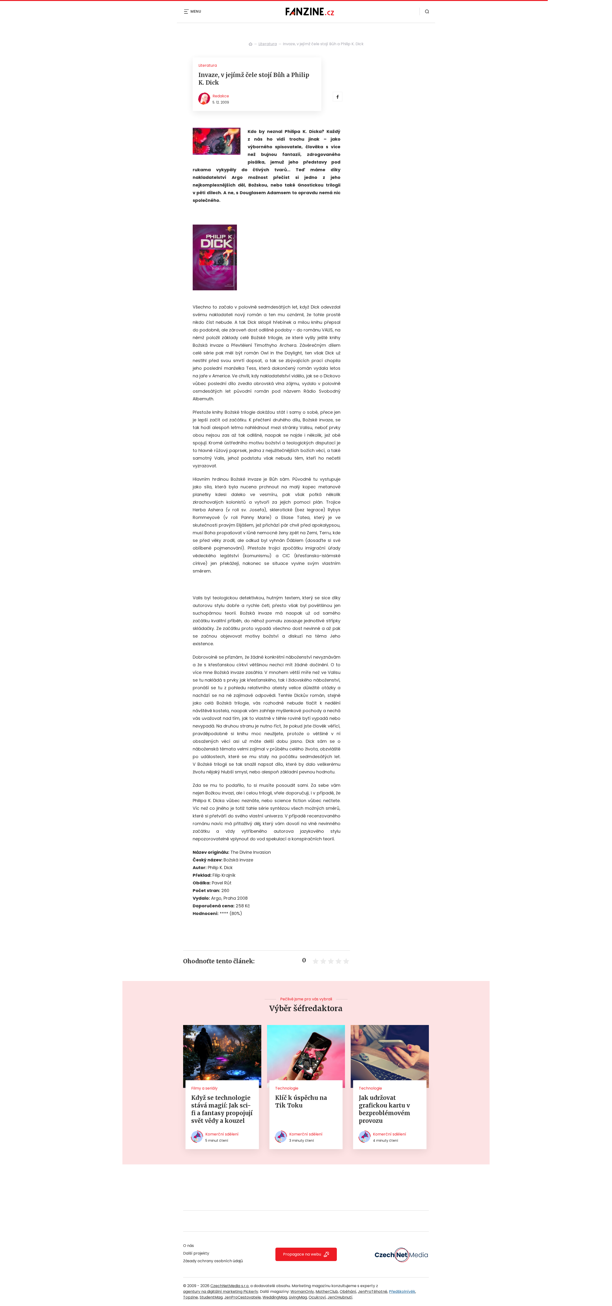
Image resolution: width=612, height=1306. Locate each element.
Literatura (267, 44)
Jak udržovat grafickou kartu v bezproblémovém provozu (384, 1109)
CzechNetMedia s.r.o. (229, 1286)
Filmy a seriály (204, 1088)
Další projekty (196, 1253)
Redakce (221, 96)
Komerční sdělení (222, 1134)
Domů (250, 44)
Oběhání (348, 1291)
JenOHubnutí (340, 1297)
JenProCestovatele (242, 1297)
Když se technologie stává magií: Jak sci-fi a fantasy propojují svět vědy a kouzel (222, 1109)
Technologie (286, 1088)
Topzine (190, 1297)
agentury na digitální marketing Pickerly (220, 1291)
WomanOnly (302, 1291)
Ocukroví (317, 1297)
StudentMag (211, 1297)
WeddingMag (274, 1297)
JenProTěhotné (372, 1291)
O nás (188, 1245)
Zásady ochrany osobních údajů (213, 1261)
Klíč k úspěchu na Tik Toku (301, 1101)
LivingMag (298, 1297)
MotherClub (327, 1291)
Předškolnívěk (402, 1291)
